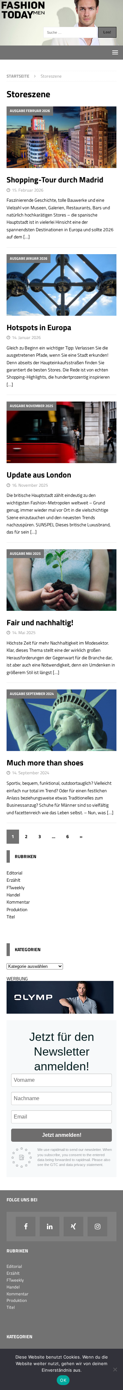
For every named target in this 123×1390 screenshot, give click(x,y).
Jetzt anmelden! (61, 1135)
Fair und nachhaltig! (40, 622)
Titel (11, 916)
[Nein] (115, 1369)
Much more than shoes (45, 762)
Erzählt (13, 879)
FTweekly (16, 887)
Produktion (17, 909)
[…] (26, 236)
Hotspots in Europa (44, 327)
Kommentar (18, 901)
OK (63, 1380)
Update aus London (39, 474)
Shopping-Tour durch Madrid (55, 179)
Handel (13, 894)
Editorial (14, 872)
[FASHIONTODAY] (61, 41)
